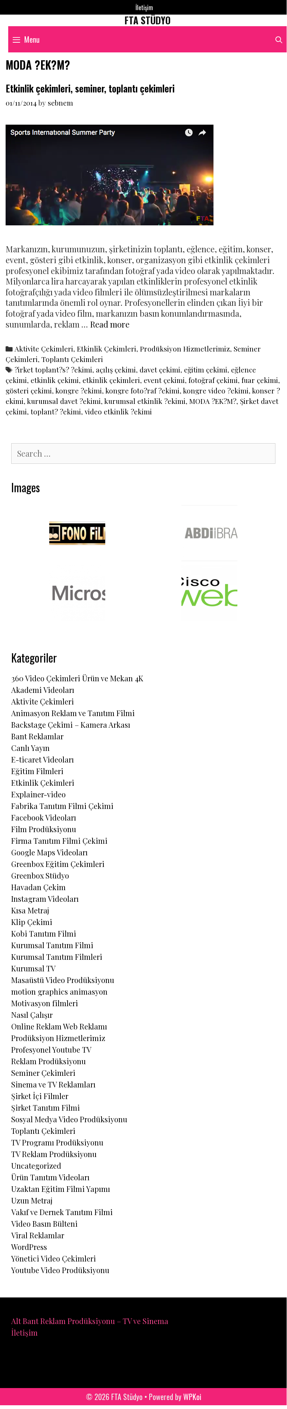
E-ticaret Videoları (42, 759)
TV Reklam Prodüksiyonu (54, 1154)
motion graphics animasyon (59, 991)
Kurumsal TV (33, 968)
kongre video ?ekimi (216, 390)
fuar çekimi (259, 380)
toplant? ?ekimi (56, 411)
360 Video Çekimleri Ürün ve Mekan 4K (77, 678)
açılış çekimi (116, 369)
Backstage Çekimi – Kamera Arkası (70, 724)
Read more (110, 324)
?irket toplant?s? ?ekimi (53, 369)
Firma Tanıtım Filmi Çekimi (59, 841)
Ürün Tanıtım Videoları (50, 1177)
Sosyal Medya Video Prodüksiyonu (69, 1119)
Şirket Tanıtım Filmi (45, 1107)
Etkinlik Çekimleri (106, 348)
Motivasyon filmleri (44, 1003)
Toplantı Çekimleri (72, 359)
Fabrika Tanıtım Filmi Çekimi (62, 806)
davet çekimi (160, 369)
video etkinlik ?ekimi (118, 411)
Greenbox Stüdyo (40, 875)
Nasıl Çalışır (32, 1015)
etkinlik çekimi (55, 380)
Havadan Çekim (38, 887)
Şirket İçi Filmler (39, 1096)
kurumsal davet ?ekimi (64, 401)
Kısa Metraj (30, 910)
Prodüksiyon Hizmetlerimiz (185, 348)
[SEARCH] (279, 39)
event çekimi (164, 380)
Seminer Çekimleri (43, 1073)
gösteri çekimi (29, 390)
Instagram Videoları (45, 899)
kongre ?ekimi (78, 390)
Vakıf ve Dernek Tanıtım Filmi (62, 1212)
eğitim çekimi (205, 369)
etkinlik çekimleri (111, 380)
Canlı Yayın (30, 748)
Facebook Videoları (43, 817)
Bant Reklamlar (37, 736)
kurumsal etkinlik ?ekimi (144, 401)
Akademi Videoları (42, 690)
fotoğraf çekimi (213, 380)
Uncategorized (36, 1165)
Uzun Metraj (32, 1200)
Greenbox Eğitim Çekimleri (57, 864)
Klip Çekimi (31, 922)
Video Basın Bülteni (44, 1223)
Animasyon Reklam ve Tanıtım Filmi (73, 713)
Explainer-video (38, 794)
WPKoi (192, 1396)
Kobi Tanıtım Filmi (43, 933)
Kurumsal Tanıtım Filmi (52, 945)
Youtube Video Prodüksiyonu (60, 1270)
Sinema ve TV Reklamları (53, 1084)
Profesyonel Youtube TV (51, 1049)
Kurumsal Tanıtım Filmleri (56, 957)
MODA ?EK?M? (212, 401)
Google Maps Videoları (49, 852)
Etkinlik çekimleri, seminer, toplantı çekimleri (90, 88)
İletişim (144, 7)
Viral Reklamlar (37, 1235)
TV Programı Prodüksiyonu (57, 1142)
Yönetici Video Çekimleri (53, 1258)
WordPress (29, 1247)
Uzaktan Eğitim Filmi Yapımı (60, 1189)
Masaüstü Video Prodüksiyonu (62, 980)
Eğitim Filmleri (37, 771)
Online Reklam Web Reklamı (59, 1026)
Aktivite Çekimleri (44, 348)
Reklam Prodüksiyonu (48, 1061)
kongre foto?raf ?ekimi (142, 390)
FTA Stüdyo (148, 20)
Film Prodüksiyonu (43, 829)
